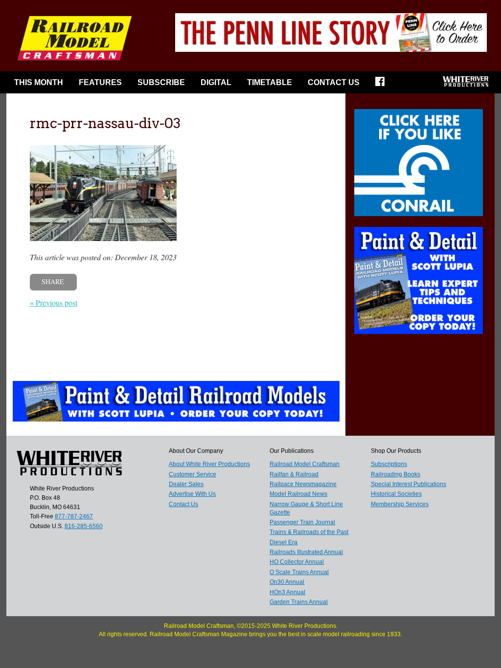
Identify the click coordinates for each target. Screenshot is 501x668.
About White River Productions (209, 464)
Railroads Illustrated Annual (306, 552)
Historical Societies (396, 493)
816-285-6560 (84, 526)
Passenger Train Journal (302, 522)
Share (53, 281)
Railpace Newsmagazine (303, 484)
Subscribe (161, 82)
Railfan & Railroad (294, 474)
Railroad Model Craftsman (305, 464)
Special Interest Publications (408, 484)
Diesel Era (283, 542)
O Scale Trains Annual (299, 572)
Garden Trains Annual (299, 602)
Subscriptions (389, 464)
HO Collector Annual (297, 561)
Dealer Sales (186, 484)
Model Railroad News (298, 493)
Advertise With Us (192, 493)
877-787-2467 (74, 516)
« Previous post (53, 302)
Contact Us (334, 82)
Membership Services (400, 504)
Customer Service (192, 474)
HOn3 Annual (287, 592)
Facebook (383, 84)
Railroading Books (395, 474)
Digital (216, 82)
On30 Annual (287, 582)
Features (100, 82)
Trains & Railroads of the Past (309, 532)
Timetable (269, 82)
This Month (38, 82)
